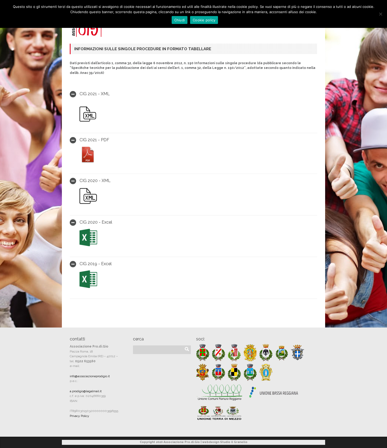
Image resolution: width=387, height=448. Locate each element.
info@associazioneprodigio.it (90, 376)
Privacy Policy (79, 416)
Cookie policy (204, 20)
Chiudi (179, 20)
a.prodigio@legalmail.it (86, 391)
